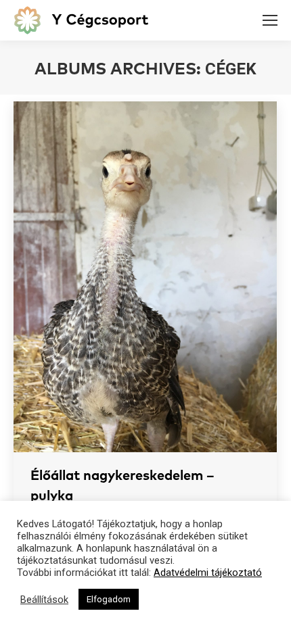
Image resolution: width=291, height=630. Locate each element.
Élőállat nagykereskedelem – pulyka (122, 486)
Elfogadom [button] (109, 599)
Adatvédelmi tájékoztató (208, 572)
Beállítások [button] (44, 599)
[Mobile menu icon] (270, 20)
